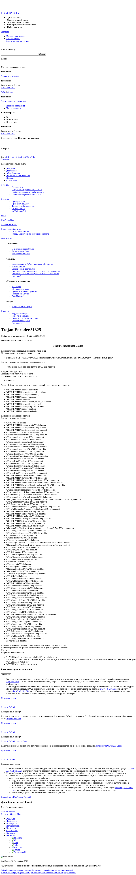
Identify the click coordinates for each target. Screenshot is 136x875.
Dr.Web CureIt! (18, 208)
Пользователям (13, 826)
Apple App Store (14, 719)
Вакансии (10, 835)
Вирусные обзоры (20, 313)
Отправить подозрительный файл (27, 189)
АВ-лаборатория (13, 173)
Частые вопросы (13, 108)
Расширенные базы (20, 251)
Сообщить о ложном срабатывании (28, 192)
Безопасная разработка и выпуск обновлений (52, 870)
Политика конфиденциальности (15, 873)
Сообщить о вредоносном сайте (26, 194)
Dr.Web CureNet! (19, 211)
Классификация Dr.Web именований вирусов (32, 264)
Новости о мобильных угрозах (25, 318)
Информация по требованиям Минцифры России (53, 873)
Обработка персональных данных (16, 870)
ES (13, 157)
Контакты (10, 833)
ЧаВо (3, 92)
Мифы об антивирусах (22, 306)
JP (21, 157)
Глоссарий (16, 276)
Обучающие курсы (20, 289)
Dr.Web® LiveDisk (108, 689)
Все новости (17, 323)
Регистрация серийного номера (21, 25)
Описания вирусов (20, 231)
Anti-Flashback (18, 296)
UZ (28, 157)
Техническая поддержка (18, 22)
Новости (10, 178)
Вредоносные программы (23, 269)
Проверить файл (19, 201)
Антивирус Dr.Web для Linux (108, 746)
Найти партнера (14, 27)
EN (10, 157)
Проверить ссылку (20, 204)
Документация (13, 17)
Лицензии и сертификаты (18, 175)
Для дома (10, 168)
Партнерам (11, 828)
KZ (24, 157)
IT (19, 157)
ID (34, 157)
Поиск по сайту (8, 49)
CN (6, 157)
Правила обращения (15, 106)
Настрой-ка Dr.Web (20, 294)
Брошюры (16, 286)
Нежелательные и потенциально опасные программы (36, 271)
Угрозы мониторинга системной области (30, 234)
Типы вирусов (18, 266)
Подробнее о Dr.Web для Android (16, 797)
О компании (12, 180)
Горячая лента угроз (21, 320)
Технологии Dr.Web (21, 254)
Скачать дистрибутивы (17, 20)
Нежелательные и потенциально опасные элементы (35, 273)
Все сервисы (17, 187)
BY (31, 157)
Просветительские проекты (24, 291)
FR (16, 157)
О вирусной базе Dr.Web (23, 249)
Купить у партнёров (15, 36)
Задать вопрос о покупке (17, 41)
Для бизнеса (11, 171)
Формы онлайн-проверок (23, 206)
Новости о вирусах (20, 316)
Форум (10, 92)
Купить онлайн (13, 38)
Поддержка (11, 823)
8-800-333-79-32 (8, 88)
